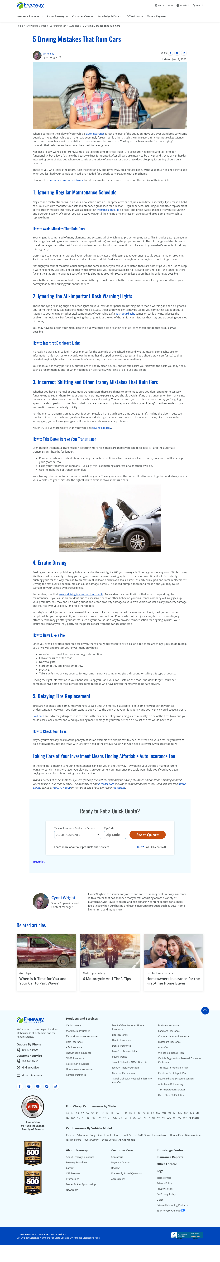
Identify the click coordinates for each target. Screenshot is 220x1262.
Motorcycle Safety (94, 973)
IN (139, 1113)
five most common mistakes (66, 180)
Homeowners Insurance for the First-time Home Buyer (173, 980)
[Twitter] (177, 52)
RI (130, 1117)
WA (169, 1117)
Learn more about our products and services (81, 847)
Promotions (72, 1178)
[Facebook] (170, 52)
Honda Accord (160, 1135)
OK (115, 1117)
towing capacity (101, 428)
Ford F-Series (128, 1135)
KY (148, 1113)
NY (104, 1117)
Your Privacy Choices (168, 1210)
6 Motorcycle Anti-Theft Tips (107, 978)
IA (126, 1113)
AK (67, 1113)
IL (135, 1113)
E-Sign (160, 1199)
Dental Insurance (121, 1045)
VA (158, 1117)
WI (174, 1117)
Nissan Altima (193, 1135)
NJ (88, 1117)
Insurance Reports (170, 1157)
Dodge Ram (96, 1135)
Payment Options (121, 1162)
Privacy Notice (164, 1188)
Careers (70, 1167)
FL (112, 1113)
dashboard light (125, 313)
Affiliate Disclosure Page (87, 1237)
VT (163, 1117)
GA (117, 1113)
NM (93, 1117)
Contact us (117, 1156)
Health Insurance (121, 1040)
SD (139, 1117)
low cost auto (106, 784)
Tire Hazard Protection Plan (173, 1067)
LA (152, 1113)
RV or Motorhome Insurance (81, 1036)
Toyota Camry (91, 1139)
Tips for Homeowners (159, 973)
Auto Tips (74, 25)
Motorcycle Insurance (78, 1030)
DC (102, 1113)
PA (125, 1117)
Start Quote (147, 834)
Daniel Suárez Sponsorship (81, 1184)
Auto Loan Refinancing (170, 1084)
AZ (82, 1113)
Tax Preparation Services (171, 1089)
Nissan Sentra (73, 1139)
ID (130, 1113)
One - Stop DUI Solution (171, 1095)
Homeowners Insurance (79, 1069)
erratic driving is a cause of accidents (81, 594)
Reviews (115, 1167)
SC (134, 1117)
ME (169, 1113)
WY (185, 1117)
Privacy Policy (164, 1183)
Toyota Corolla (108, 1139)
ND (73, 1117)
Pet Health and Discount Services (176, 1078)
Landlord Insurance (169, 1030)
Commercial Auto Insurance (173, 1036)
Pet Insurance (119, 1056)
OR (120, 1117)
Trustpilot (39, 861)
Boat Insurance (74, 1041)
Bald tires (38, 716)
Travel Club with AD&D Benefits (129, 1062)
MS (192, 1113)
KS (143, 1113)
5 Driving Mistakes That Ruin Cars (101, 25)
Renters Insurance (76, 1074)
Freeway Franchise (76, 1162)
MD (164, 1113)
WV (179, 1117)
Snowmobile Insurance (78, 1052)
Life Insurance (120, 1034)
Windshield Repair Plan (171, 1052)
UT (153, 1117)
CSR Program (73, 1173)
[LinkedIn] (184, 52)
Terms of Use (164, 1177)
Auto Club (163, 1047)
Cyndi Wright (50, 57)
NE (78, 1117)
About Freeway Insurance (80, 1156)
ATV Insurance (74, 1047)
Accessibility (118, 1178)
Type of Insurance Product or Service (74, 828)
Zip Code (109, 828)
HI (122, 1113)
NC (67, 1117)
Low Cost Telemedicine (125, 1051)
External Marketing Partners (172, 1205)
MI (174, 1113)
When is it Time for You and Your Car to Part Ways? (43, 980)
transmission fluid (108, 210)
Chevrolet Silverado (77, 1135)
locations (119, 787)
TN (144, 1117)
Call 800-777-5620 (155, 847)
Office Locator (167, 1164)
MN (180, 1113)
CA (87, 1113)
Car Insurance (73, 1025)
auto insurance (95, 133)
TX (149, 1117)
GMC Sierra (144, 1135)
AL (72, 1113)
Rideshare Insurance (169, 1041)
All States (194, 1117)
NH (83, 1117)
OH (109, 1117)
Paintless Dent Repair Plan (172, 1073)
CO (92, 1113)
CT (97, 1113)
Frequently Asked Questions (127, 1173)
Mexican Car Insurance (124, 1073)
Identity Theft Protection (125, 1067)
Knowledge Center (36, 25)
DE (107, 1113)
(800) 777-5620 (61, 787)
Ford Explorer (112, 1135)
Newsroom (72, 1189)
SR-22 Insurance (75, 1058)
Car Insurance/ (58, 25)
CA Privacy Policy (166, 1194)
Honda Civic (176, 1135)
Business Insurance (168, 1025)
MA (158, 1113)
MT (197, 1113)
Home (20, 25)
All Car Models (127, 1139)
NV (99, 1117)
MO (186, 1113)
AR (77, 1113)
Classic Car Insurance (77, 1063)
